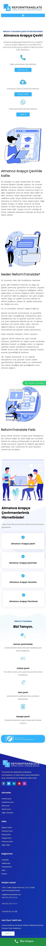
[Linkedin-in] (14, 783)
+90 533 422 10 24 (10, 897)
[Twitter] (9, 783)
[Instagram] (24, 783)
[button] (23, 15)
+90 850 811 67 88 (9, 911)
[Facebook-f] (3, 783)
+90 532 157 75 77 (9, 904)
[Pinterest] (19, 783)
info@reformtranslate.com (11, 894)
